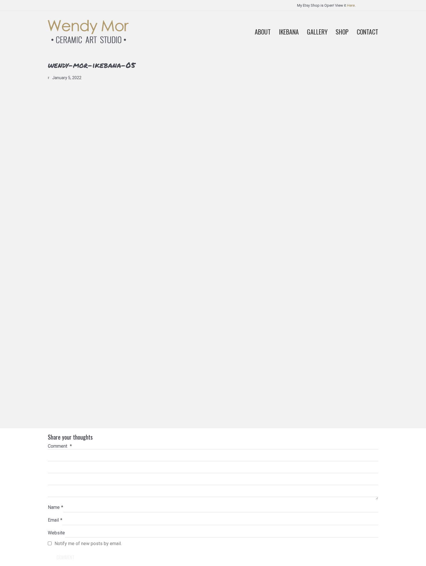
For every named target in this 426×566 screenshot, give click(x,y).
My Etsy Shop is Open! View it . (326, 5)
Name (55, 507)
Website (56, 533)
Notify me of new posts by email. (88, 543)
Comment (60, 446)
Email (55, 520)
